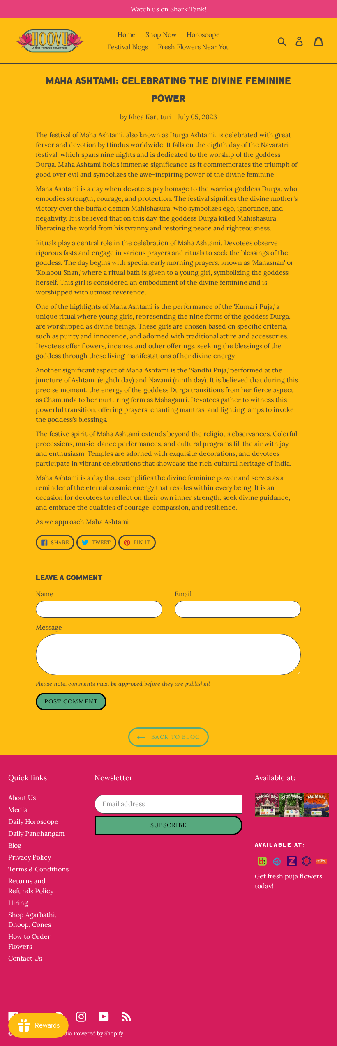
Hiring (18, 903)
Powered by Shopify (98, 1033)
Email (183, 594)
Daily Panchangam (36, 833)
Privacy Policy (29, 857)
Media (18, 809)
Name (44, 594)
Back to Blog (174, 736)
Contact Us (25, 958)
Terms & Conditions (38, 869)
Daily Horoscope (33, 821)
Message (49, 627)
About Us (22, 797)
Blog (14, 845)
